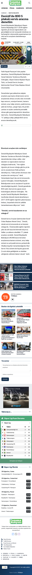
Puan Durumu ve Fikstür (9, 543)
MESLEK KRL (6, 559)
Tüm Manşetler (7, 545)
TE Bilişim (14, 296)
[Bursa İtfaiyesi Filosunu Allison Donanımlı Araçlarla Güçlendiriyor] (8, 313)
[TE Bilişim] (5, 297)
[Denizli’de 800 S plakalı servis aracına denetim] (16, 55)
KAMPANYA (20, 8)
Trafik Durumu (7, 541)
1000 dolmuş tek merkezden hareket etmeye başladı (7, 353)
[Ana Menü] (2, 3)
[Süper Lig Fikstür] (30, 467)
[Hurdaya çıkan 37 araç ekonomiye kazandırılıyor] (24, 346)
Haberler (3, 13)
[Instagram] (19, 534)
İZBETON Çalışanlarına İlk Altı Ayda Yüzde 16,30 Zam (23, 336)
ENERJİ (21, 557)
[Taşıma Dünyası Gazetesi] (15, 3)
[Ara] (29, 3)
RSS (5, 567)
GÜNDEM (4, 8)
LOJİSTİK (25, 555)
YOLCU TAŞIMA (15, 555)
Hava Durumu (7, 539)
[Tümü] (30, 412)
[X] (16, 534)
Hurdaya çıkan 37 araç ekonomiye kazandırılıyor (23, 353)
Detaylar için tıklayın (16, 461)
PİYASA (12, 8)
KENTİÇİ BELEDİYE (14, 13)
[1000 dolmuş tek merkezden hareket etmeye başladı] (8, 346)
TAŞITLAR (5, 557)
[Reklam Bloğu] (16, 397)
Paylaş (5, 66)
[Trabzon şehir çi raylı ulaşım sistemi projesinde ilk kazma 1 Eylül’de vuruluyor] (8, 329)
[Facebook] (13, 534)
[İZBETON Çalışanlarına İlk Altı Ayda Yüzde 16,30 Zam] (24, 329)
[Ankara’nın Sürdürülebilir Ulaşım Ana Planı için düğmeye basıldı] (24, 313)
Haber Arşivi (6, 548)
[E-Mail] (12, 299)
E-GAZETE (13, 557)
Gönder (5, 379)
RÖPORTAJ (6, 555)
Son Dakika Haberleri (9, 546)
